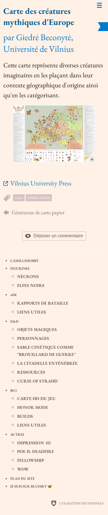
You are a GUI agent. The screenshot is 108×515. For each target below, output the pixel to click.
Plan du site (22, 478)
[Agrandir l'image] (54, 133)
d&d (19, 197)
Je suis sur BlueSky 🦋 (31, 486)
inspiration (38, 197)
